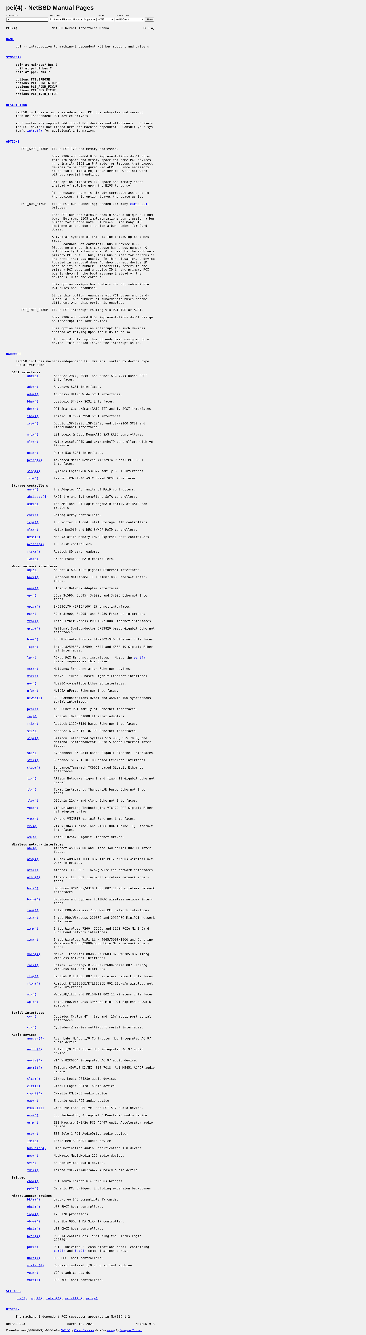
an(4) (32, 848)
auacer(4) (35, 1038)
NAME (10, 39)
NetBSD (65, 1330)
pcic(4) (33, 1236)
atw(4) (33, 859)
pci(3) (21, 1298)
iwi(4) (33, 918)
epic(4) (33, 606)
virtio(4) (35, 1265)
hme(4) (33, 639)
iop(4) (33, 1214)
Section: (56, 16)
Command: (13, 16)
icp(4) (33, 522)
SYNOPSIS (13, 57)
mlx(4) (33, 529)
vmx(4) (33, 818)
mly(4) (33, 442)
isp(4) (33, 423)
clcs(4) (33, 1079)
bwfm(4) (33, 899)
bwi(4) (33, 888)
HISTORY (12, 1309)
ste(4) (33, 760)
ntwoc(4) (34, 698)
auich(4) (34, 1049)
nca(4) (33, 453)
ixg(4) (33, 647)
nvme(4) (33, 537)
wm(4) (32, 837)
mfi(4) (33, 434)
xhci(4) (33, 1280)
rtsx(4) (33, 551)
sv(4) (32, 1163)
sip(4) (33, 738)
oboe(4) (33, 1221)
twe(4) (33, 559)
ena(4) (33, 588)
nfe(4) (33, 690)
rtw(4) (33, 976)
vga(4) (33, 1273)
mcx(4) (33, 669)
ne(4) (32, 683)
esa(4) (33, 1115)
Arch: (103, 16)
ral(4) (33, 965)
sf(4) (32, 731)
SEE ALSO (13, 1291)
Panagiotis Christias (131, 1330)
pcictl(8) (73, 1298)
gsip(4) (33, 628)
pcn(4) (139, 657)
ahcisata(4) (37, 496)
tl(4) (32, 789)
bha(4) (33, 401)
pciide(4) (35, 544)
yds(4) (33, 1170)
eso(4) (33, 1133)
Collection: (123, 16)
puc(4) (33, 1247)
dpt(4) (33, 409)
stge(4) (33, 767)
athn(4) (33, 877)
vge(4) (33, 808)
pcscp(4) (34, 460)
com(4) (59, 1251)
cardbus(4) (139, 204)
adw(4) (33, 394)
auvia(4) (34, 1060)
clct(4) (33, 1086)
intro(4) (34, 130)
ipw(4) (33, 910)
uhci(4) (33, 1258)
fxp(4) (33, 621)
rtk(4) (33, 723)
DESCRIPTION (16, 105)
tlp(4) (33, 800)
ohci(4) (33, 1228)
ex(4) (32, 614)
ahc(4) (33, 376)
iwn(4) (33, 939)
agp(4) (36, 1298)
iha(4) (33, 416)
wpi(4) (33, 1002)
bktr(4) (33, 1199)
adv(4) (33, 387)
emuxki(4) (35, 1108)
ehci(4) (33, 1207)
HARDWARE (13, 354)
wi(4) (32, 994)
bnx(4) (33, 577)
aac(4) (33, 489)
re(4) (32, 716)
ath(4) (33, 870)
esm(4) (33, 1122)
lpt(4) (80, 1251)
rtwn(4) (33, 983)
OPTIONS (12, 141)
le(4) (32, 657)
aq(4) (32, 570)
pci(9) (92, 1298)
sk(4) (32, 753)
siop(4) (33, 471)
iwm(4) (33, 928)
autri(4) (34, 1067)
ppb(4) (33, 1188)
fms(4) (33, 1141)
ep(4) (32, 595)
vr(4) (32, 826)
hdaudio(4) (36, 1148)
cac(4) (33, 515)
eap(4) (33, 1100)
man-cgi (111, 1330)
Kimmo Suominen (84, 1330)
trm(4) (33, 478)
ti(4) (32, 778)
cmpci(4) (34, 1093)
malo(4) (33, 954)
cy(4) (32, 1016)
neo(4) (33, 1155)
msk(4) (33, 676)
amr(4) (33, 504)
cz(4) (32, 1027)
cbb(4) (33, 1181)
